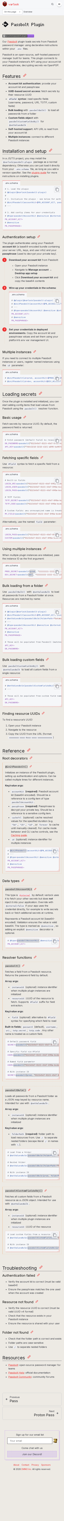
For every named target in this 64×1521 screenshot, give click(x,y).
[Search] (52, 4)
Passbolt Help (16, 1372)
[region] (32, 208)
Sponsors (46, 1465)
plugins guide (39, 172)
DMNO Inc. (26, 1469)
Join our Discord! (32, 1454)
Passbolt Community (20, 1376)
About (16, 1465)
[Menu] (59, 4)
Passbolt (12, 41)
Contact (25, 1465)
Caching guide (19, 835)
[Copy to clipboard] (57, 189)
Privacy (35, 1465)
